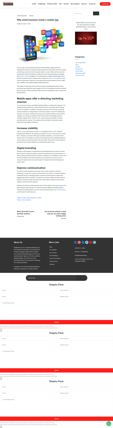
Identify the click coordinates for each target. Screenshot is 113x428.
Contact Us (92, 4)
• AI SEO (77, 67)
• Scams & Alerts (79, 75)
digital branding (22, 198)
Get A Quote (105, 4)
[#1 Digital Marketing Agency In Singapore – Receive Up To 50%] (108, 423)
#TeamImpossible (22, 16)
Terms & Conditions (55, 258)
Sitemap (52, 264)
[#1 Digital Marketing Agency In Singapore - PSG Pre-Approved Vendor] (75, 242)
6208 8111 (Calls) (80, 248)
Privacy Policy (54, 261)
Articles (31, 16)
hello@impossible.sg (81, 255)
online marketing (25, 76)
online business (61, 190)
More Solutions (75, 4)
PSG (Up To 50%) (52, 4)
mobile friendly (53, 78)
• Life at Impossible (80, 62)
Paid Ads (66, 4)
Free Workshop (54, 255)
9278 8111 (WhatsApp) (81, 251)
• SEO (76, 65)
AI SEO (34, 4)
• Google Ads (78, 69)
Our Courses (53, 253)
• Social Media (79, 71)
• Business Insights (80, 73)
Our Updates (53, 250)
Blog (51, 247)
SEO (60, 4)
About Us (84, 4)
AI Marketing (41, 4)
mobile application (32, 198)
